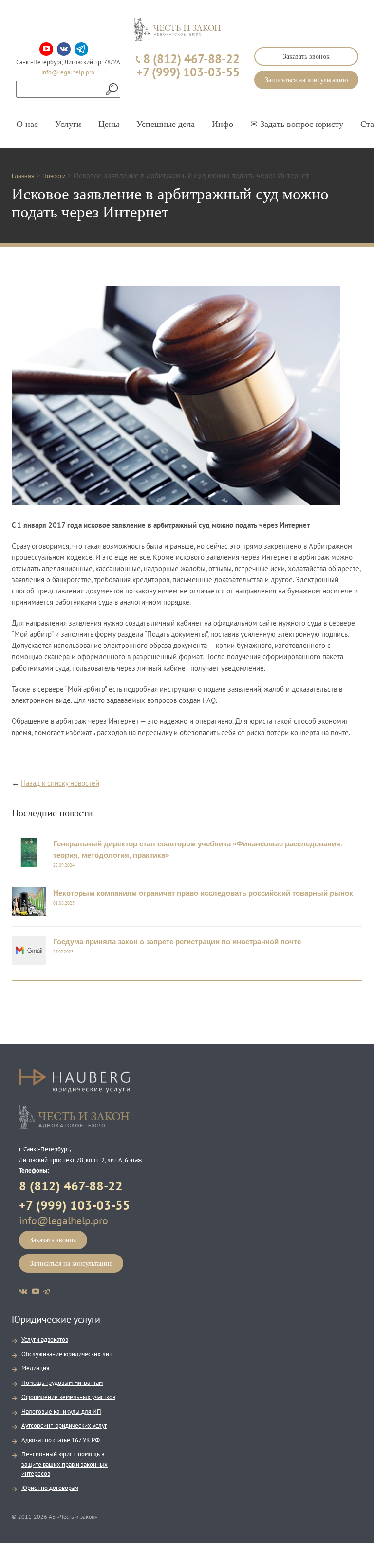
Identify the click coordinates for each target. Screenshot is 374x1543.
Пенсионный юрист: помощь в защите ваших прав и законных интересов (64, 1464)
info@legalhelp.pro (67, 72)
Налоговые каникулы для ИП (61, 1411)
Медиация (35, 1368)
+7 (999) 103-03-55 (74, 1205)
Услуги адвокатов (44, 1339)
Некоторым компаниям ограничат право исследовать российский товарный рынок (203, 893)
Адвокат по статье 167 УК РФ (60, 1440)
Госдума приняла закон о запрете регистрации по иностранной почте (177, 941)
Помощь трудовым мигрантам (62, 1383)
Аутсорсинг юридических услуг (64, 1425)
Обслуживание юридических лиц (66, 1354)
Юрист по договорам (49, 1488)
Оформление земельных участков (68, 1397)
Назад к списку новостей (60, 783)
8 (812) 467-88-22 (71, 1186)
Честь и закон (74, 1117)
